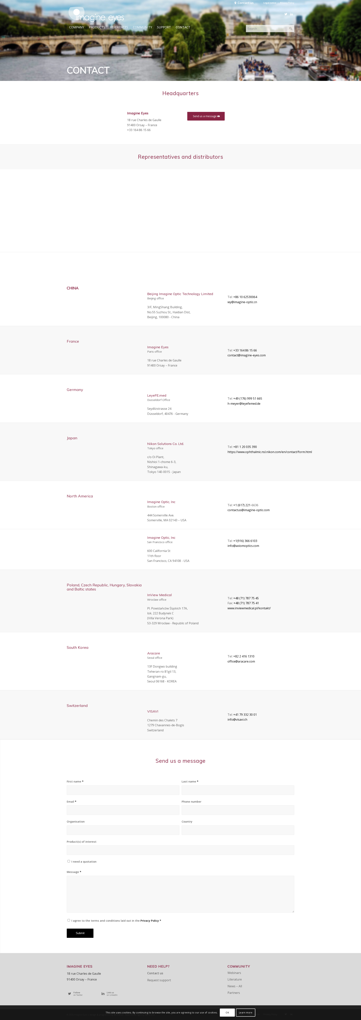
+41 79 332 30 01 (245, 715)
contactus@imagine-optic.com (249, 510)
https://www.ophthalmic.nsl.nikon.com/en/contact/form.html (270, 452)
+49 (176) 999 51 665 (247, 398)
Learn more (246, 1012)
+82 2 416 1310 (243, 656)
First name (75, 781)
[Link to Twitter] (286, 14)
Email (71, 801)
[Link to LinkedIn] (291, 14)
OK (227, 1012)
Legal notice (269, 2)
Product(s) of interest (81, 841)
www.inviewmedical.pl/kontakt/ (249, 608)
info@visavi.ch (237, 719)
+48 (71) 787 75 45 (246, 598)
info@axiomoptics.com (243, 546)
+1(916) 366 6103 (245, 541)
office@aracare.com (241, 661)
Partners (234, 993)
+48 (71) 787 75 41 (246, 603)
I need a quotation (83, 861)
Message (74, 872)
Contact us (246, 3)
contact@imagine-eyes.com (247, 355)
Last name (190, 781)
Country (187, 821)
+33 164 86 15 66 (245, 350)
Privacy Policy (287, 2)
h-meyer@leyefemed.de (244, 403)
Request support (159, 980)
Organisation (76, 821)
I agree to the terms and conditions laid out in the (116, 920)
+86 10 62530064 (245, 297)
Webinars (234, 973)
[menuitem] (270, 3)
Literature (235, 979)
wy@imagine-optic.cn (242, 302)
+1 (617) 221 (241, 505)
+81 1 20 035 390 (245, 447)
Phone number (191, 801)
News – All (235, 986)
